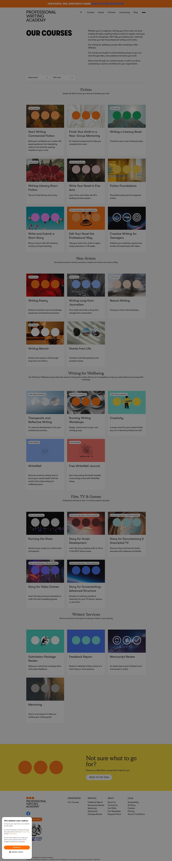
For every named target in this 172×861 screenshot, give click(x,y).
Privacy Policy (26, 832)
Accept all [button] (17, 847)
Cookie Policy (12, 833)
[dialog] (17, 838)
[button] (17, 852)
